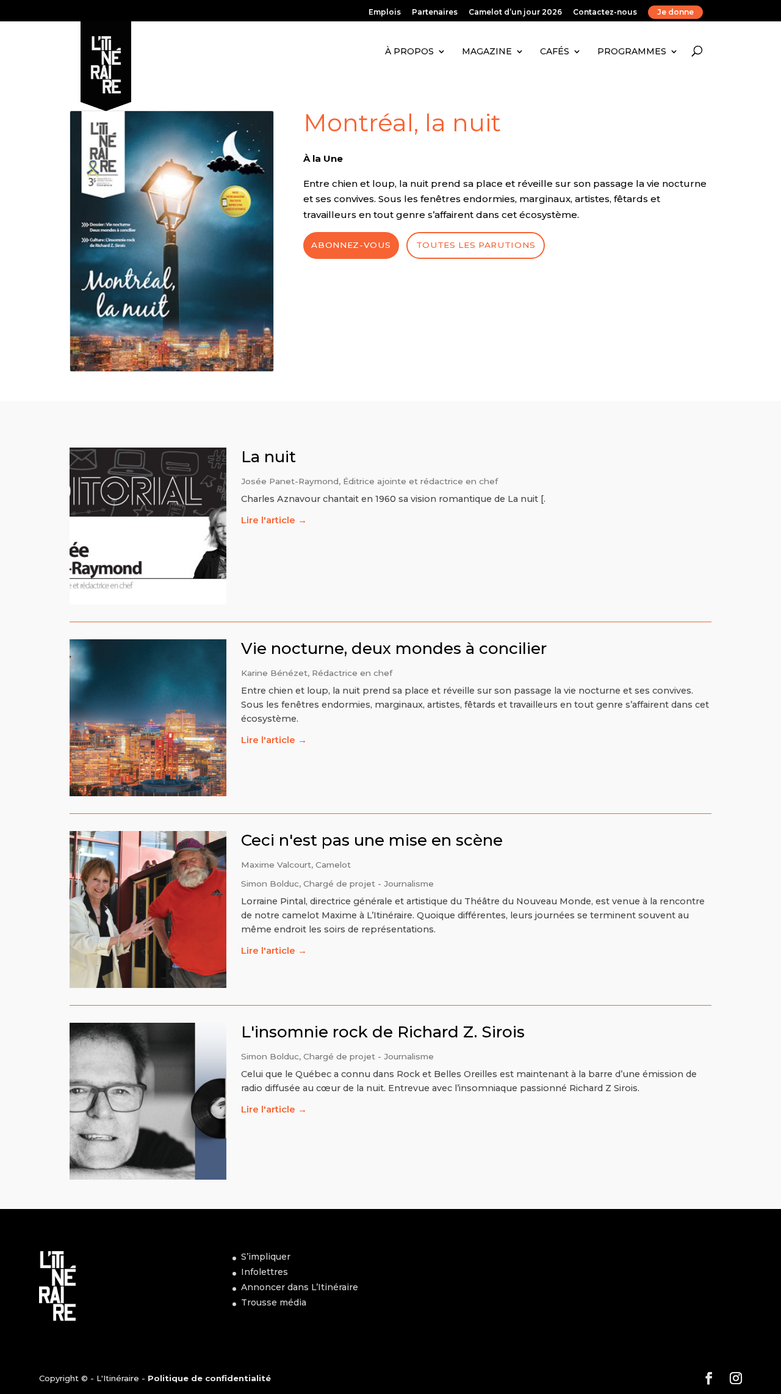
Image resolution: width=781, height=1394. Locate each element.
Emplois (385, 12)
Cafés (554, 51)
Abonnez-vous (350, 245)
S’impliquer (265, 1256)
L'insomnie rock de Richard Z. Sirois (383, 1032)
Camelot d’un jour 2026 (515, 12)
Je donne (675, 11)
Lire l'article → (274, 520)
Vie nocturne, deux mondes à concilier (394, 648)
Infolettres (264, 1271)
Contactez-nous (605, 12)
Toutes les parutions (476, 245)
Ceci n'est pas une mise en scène (372, 840)
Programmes (631, 51)
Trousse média (273, 1302)
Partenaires (435, 12)
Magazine (487, 51)
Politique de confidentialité (209, 1378)
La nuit (268, 456)
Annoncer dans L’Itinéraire (299, 1287)
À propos (409, 51)
